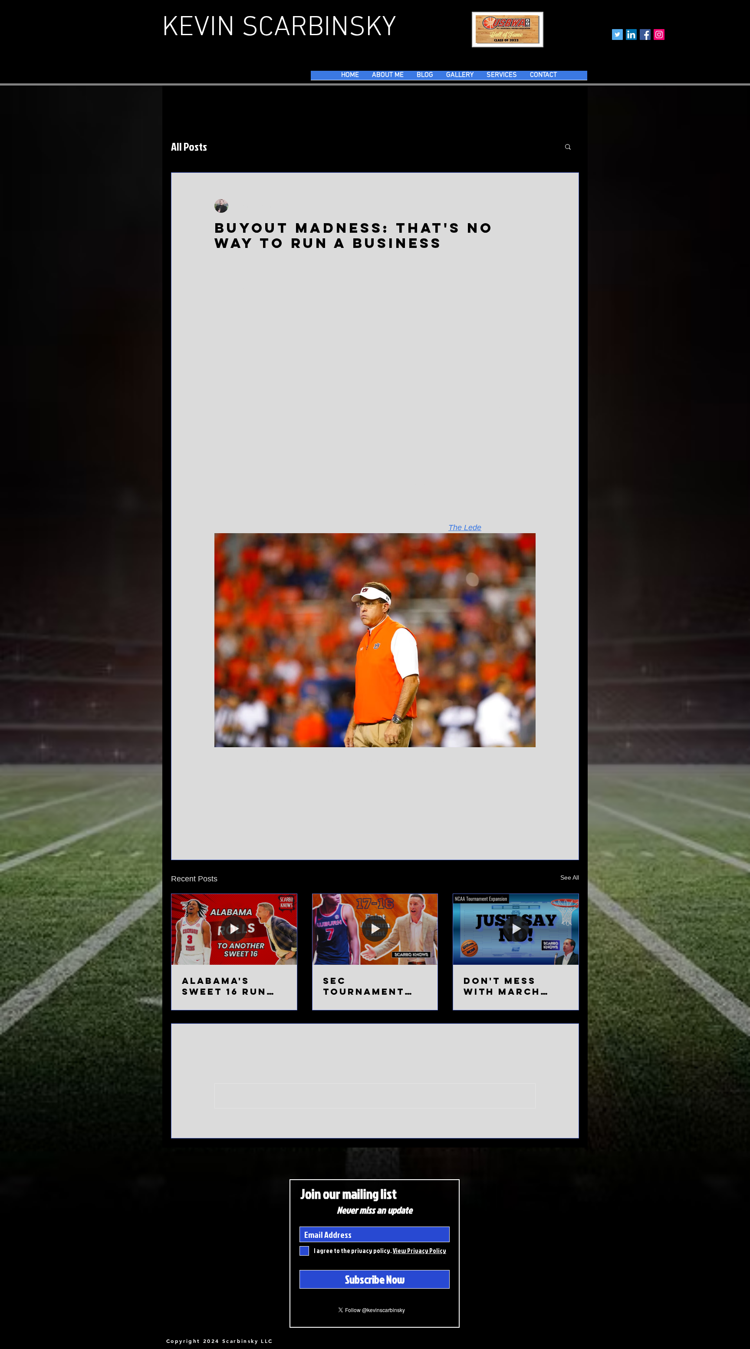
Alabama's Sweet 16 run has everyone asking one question (227, 986)
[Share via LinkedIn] (261, 819)
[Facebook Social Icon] (645, 34)
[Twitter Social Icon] (617, 34)
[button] (568, 146)
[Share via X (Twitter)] (240, 819)
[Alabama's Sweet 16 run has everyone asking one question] (234, 929)
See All (569, 877)
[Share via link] (282, 819)
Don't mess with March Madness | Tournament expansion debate (504, 986)
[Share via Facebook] (218, 819)
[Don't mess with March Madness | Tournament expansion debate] (516, 929)
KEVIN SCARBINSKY (279, 28)
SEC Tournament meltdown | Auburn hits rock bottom (366, 986)
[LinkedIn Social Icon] (631, 34)
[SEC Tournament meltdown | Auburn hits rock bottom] (375, 929)
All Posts (189, 146)
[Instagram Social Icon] (659, 34)
